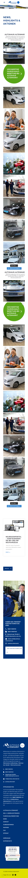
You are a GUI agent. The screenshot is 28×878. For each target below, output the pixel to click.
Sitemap (5, 833)
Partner (6, 827)
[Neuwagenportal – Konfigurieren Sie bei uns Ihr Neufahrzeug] (14, 526)
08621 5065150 (12, 629)
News (5, 819)
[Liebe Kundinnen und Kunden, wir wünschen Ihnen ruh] (14, 164)
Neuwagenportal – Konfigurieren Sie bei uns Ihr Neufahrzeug (13, 539)
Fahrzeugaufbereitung (11, 816)
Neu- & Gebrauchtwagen (11, 813)
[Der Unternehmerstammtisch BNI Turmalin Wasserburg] (14, 252)
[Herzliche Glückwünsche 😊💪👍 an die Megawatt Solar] (14, 186)
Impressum (6, 838)
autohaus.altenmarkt (13, 643)
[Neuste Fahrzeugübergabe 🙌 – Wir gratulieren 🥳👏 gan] (14, 208)
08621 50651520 (12, 631)
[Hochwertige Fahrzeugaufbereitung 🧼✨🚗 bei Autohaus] (14, 75)
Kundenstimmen (8, 824)
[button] (2, 875)
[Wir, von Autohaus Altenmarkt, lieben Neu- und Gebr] (14, 53)
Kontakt (6, 822)
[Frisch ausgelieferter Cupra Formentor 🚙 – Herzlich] (14, 230)
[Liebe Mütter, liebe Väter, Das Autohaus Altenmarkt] (14, 119)
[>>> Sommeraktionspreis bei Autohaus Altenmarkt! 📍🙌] (14, 97)
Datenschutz (7, 841)
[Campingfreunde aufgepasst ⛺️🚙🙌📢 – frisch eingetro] (14, 142)
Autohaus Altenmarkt (10, 810)
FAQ (4, 830)
